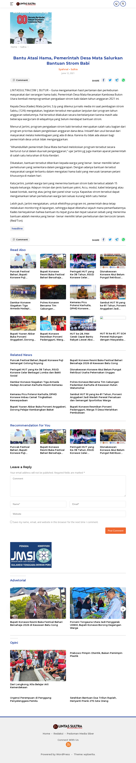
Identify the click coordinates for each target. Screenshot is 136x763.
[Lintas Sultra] (25, 4)
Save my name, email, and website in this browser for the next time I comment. (55, 522)
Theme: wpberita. (84, 754)
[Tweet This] (110, 80)
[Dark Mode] (116, 3)
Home (46, 733)
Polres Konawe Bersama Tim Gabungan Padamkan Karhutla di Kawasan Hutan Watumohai (52, 305)
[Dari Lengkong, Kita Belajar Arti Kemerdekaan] (38, 665)
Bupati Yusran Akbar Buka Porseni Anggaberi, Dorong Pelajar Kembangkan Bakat (23, 336)
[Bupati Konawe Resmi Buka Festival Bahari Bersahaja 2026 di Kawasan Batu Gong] (53, 261)
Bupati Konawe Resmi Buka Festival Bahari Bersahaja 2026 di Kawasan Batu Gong (52, 274)
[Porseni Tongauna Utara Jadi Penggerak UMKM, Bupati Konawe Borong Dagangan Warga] (98, 603)
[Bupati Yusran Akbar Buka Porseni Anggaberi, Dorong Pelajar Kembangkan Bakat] (23, 323)
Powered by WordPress (55, 754)
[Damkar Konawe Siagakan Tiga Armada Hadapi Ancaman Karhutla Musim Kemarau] (23, 292)
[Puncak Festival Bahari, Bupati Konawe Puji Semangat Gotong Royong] (23, 261)
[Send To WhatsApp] (123, 80)
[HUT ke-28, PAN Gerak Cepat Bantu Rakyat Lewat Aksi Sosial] (83, 323)
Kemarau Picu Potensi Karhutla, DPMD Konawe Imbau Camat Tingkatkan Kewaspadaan (80, 305)
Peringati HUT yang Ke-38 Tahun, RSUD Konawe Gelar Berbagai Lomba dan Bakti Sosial (83, 274)
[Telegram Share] (116, 80)
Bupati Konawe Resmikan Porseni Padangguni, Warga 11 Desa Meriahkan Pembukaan (52, 336)
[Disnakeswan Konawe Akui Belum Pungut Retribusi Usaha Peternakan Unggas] (113, 261)
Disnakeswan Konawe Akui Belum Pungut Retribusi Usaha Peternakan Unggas (112, 274)
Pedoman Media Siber (80, 733)
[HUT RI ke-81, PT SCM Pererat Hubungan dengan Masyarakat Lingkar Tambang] (113, 323)
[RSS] (68, 745)
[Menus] (12, 4)
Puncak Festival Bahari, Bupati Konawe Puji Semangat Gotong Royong (21, 274)
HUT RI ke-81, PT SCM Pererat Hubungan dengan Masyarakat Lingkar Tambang (113, 336)
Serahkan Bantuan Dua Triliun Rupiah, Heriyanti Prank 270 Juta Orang (93, 699)
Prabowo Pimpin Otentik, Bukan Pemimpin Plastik (96, 655)
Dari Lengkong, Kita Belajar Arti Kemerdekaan (29, 686)
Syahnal (63, 69)
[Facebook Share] (103, 80)
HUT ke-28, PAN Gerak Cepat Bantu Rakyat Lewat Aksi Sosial (81, 336)
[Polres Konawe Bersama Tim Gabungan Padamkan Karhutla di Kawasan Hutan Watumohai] (53, 292)
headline (17, 228)
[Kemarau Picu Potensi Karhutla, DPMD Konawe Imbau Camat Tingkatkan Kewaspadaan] (83, 292)
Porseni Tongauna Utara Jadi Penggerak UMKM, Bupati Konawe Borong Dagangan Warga (95, 625)
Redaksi (58, 733)
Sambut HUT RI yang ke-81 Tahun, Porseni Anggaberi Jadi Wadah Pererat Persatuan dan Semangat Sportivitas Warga (113, 305)
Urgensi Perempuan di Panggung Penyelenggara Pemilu (30, 699)
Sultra (74, 69)
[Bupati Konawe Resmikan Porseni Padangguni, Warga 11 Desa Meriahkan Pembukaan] (53, 323)
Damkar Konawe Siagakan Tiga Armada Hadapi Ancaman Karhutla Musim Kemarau (21, 305)
